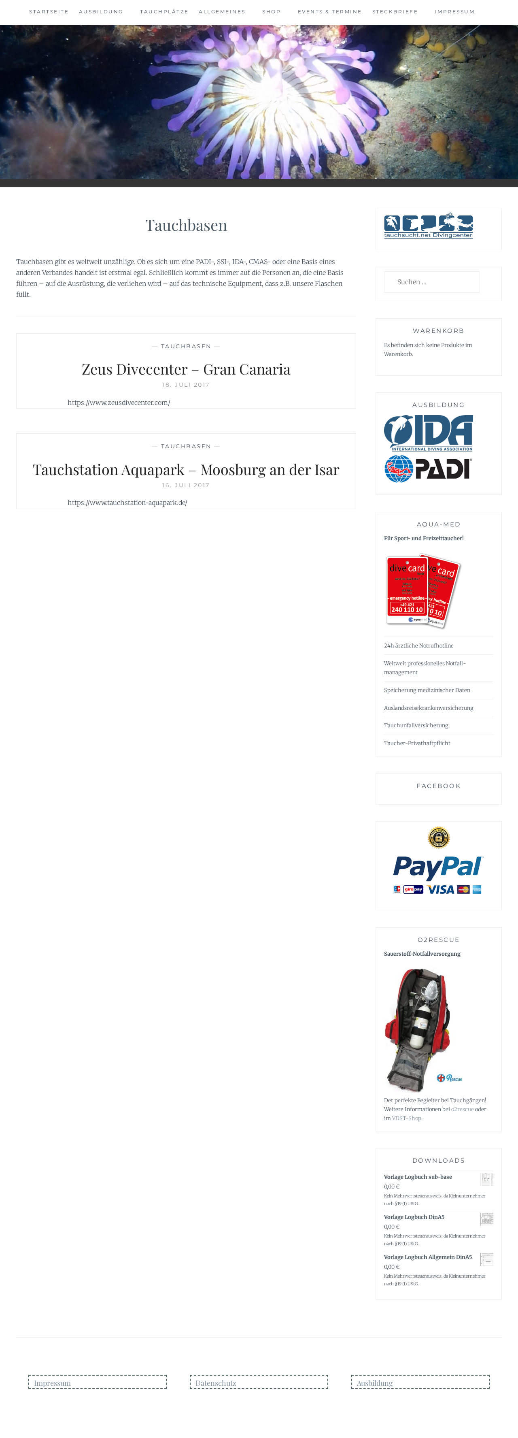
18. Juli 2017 (186, 384)
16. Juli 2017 (186, 485)
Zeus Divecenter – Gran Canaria (186, 368)
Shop (271, 12)
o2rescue (462, 1109)
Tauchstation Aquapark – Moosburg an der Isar (186, 469)
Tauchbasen (186, 346)
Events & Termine (330, 12)
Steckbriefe (395, 12)
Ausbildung (101, 12)
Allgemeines (222, 12)
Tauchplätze (164, 12)
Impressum (455, 12)
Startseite (49, 12)
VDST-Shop (406, 1118)
